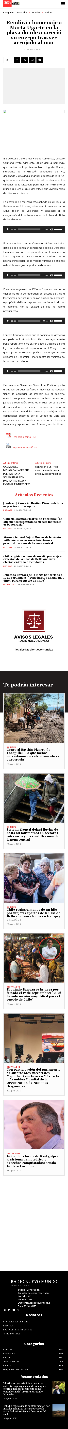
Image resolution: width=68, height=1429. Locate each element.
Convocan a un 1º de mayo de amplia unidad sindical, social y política (48, 470)
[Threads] (18, 1310)
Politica (48, 12)
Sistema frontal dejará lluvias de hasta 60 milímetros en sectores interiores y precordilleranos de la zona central (32, 540)
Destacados (21, 12)
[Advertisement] (34, 1210)
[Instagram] (9, 1310)
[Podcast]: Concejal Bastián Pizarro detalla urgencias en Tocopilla (33, 505)
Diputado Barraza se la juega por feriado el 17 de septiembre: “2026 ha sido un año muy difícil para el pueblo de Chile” (33, 577)
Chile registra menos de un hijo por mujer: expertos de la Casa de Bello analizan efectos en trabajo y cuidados (32, 559)
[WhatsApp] (32, 60)
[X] (24, 60)
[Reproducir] (7, 229)
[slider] (58, 229)
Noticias (36, 12)
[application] (34, 229)
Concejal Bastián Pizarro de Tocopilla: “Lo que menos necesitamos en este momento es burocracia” (32, 521)
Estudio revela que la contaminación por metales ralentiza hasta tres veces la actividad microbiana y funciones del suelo (26, 1410)
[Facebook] (17, 60)
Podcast (7, 510)
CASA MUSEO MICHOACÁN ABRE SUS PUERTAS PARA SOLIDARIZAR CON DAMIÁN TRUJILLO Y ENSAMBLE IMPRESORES (17, 475)
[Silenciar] (51, 229)
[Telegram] (39, 60)
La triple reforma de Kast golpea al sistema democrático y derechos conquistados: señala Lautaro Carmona (32, 1161)
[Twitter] (5, 1310)
